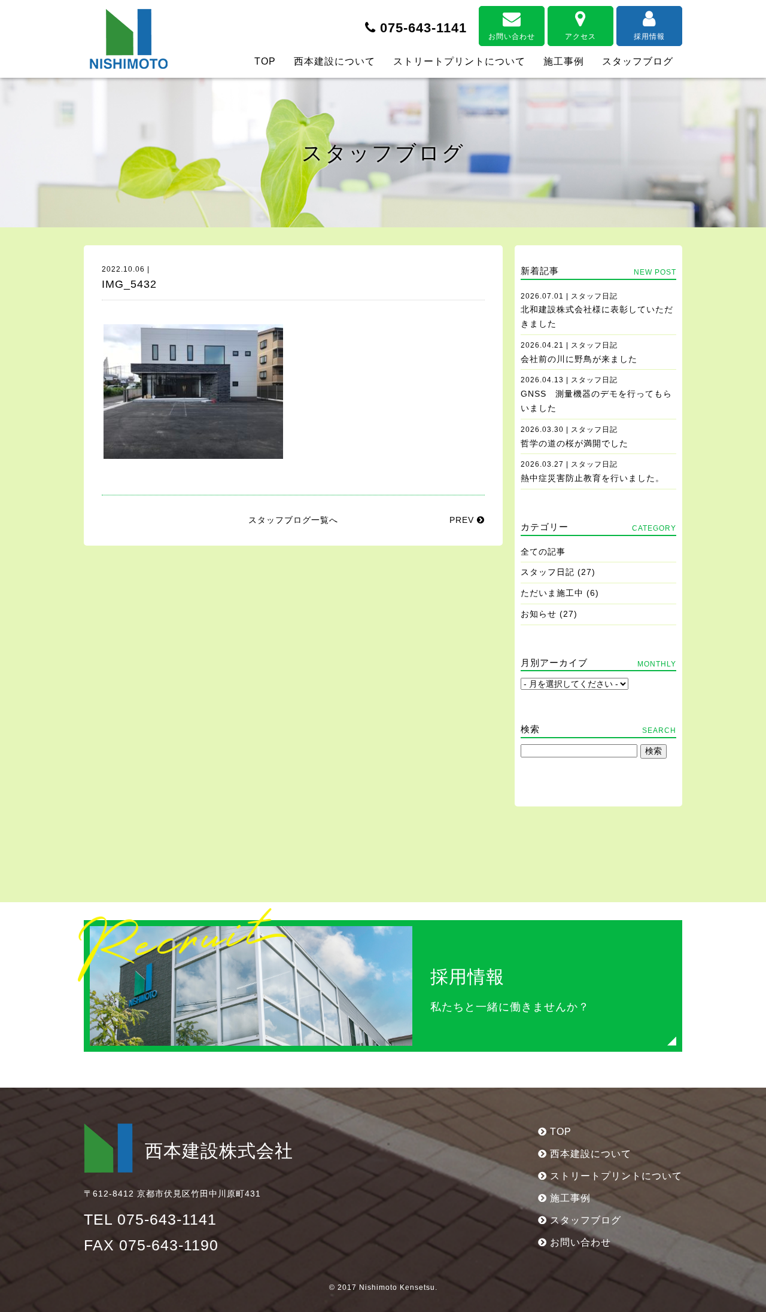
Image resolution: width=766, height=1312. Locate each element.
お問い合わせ (511, 36)
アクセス (580, 36)
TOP (265, 61)
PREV (463, 520)
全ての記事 (543, 551)
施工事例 (563, 61)
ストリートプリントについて (459, 61)
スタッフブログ (637, 61)
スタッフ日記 (547, 572)
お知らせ (539, 614)
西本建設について (334, 61)
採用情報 (649, 36)
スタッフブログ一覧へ (293, 520)
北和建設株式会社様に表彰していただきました (597, 310)
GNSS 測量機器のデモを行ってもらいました (596, 394)
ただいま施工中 (552, 593)
